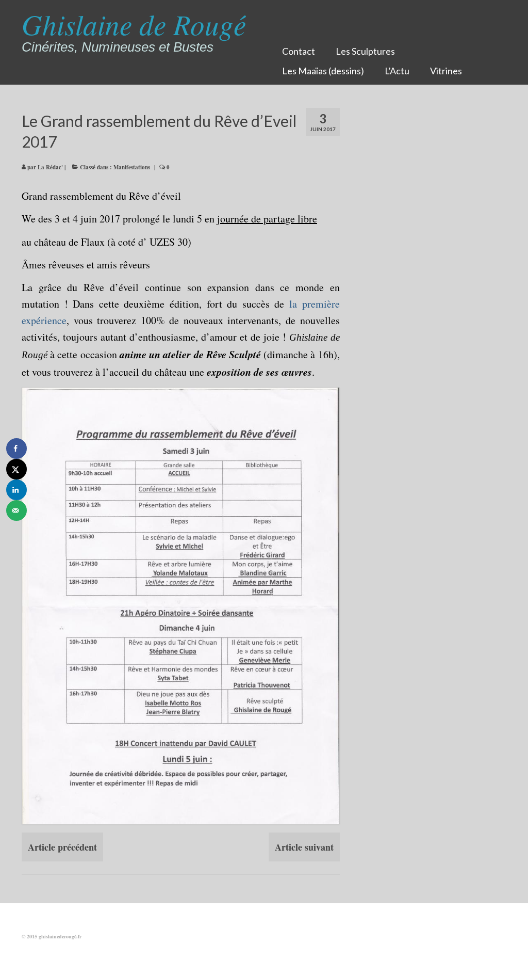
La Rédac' (50, 167)
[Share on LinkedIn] (16, 490)
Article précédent (62, 847)
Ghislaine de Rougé (134, 24)
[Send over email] (16, 510)
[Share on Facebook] (16, 448)
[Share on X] (16, 469)
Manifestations (131, 167)
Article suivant (304, 847)
